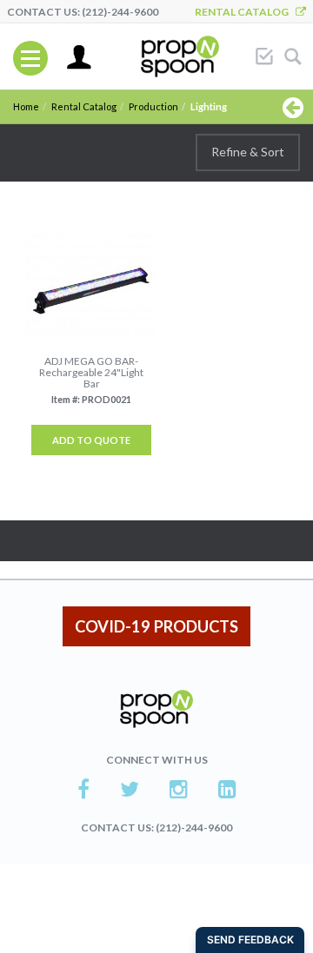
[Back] (293, 106)
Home (26, 106)
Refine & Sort (247, 151)
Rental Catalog (245, 11)
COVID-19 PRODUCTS (156, 626)
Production (153, 106)
